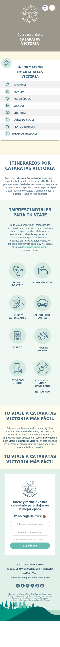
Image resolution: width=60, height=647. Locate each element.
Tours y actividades (17, 316)
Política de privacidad (30, 564)
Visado (17, 347)
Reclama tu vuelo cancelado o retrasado (42, 386)
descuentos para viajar (34, 247)
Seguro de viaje (17, 284)
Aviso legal (30, 573)
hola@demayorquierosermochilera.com (30, 577)
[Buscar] (45, 8)
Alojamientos (42, 282)
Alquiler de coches (42, 316)
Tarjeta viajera (42, 349)
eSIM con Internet (17, 381)
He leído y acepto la (28, 539)
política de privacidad (35, 539)
